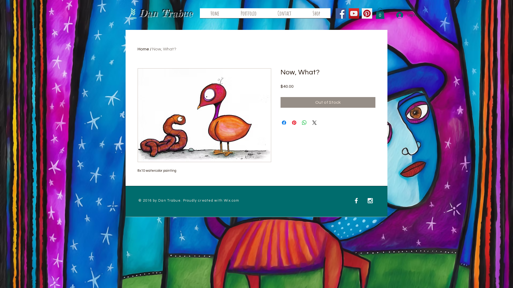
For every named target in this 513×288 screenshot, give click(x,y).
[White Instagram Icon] (370, 200)
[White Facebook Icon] (356, 200)
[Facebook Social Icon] (341, 13)
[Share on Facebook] (284, 122)
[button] (380, 13)
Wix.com (231, 200)
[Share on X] (314, 122)
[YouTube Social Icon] (354, 13)
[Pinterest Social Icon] (367, 13)
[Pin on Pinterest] (294, 122)
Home (143, 49)
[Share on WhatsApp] (304, 122)
